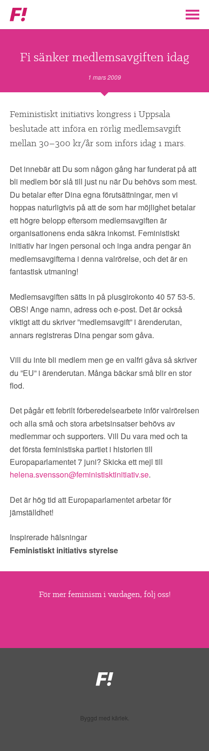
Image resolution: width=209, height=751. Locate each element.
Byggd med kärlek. (104, 718)
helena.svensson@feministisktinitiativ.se (79, 474)
